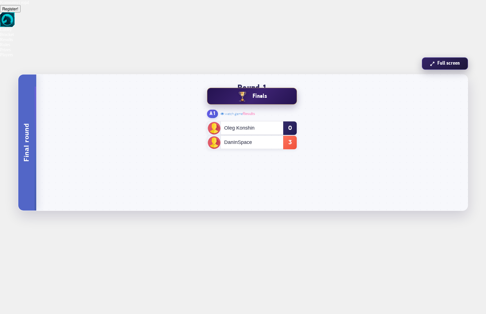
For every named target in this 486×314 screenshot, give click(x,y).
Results (249, 114)
